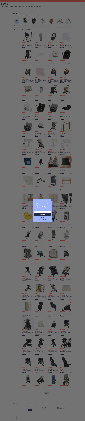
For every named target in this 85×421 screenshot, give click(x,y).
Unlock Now (42, 214)
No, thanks (42, 217)
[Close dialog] (51, 200)
